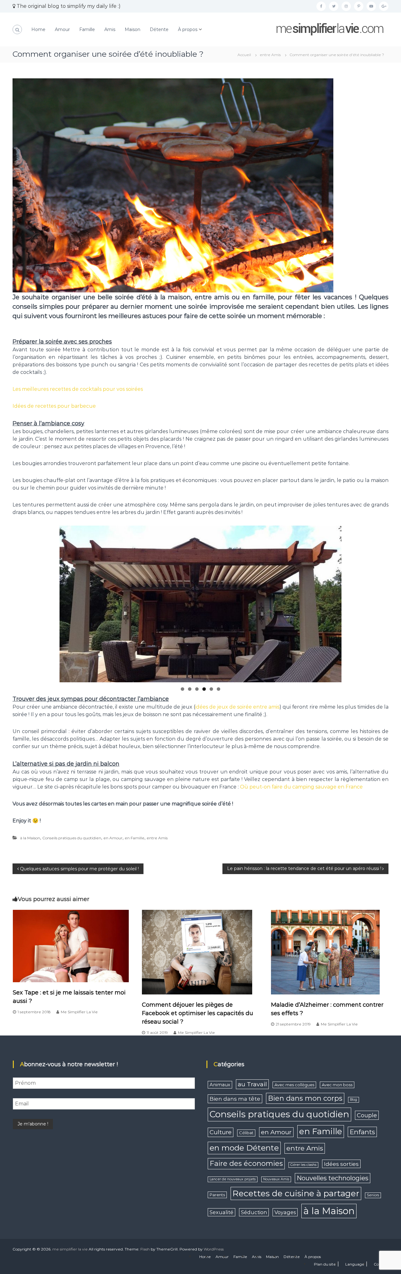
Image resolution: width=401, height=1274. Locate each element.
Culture (221, 1132)
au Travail (252, 1084)
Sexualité (221, 1212)
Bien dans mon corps (305, 1098)
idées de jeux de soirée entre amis (237, 707)
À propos (187, 29)
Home (38, 29)
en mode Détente (244, 1147)
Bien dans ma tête (235, 1098)
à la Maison (30, 838)
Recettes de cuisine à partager (295, 1193)
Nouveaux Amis (276, 1179)
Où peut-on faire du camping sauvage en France (301, 787)
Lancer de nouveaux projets (233, 1179)
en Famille (134, 838)
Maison (132, 29)
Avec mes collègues (294, 1084)
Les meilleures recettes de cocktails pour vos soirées (78, 389)
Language (354, 1264)
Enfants (362, 1132)
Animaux (220, 1085)
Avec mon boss (337, 1084)
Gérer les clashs (303, 1165)
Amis (109, 29)
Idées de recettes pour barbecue (54, 406)
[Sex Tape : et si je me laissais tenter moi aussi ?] (71, 946)
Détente (159, 29)
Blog (353, 1100)
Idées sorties (341, 1164)
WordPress (214, 1249)
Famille (87, 29)
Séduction (254, 1212)
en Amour (112, 838)
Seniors (373, 1195)
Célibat (246, 1132)
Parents (217, 1194)
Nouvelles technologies (332, 1178)
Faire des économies (246, 1163)
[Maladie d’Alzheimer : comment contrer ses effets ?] (325, 952)
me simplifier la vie (70, 1249)
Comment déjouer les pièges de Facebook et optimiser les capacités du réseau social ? (197, 1013)
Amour (62, 29)
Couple (367, 1115)
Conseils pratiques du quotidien (71, 838)
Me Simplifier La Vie (79, 1011)
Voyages (285, 1212)
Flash (145, 1249)
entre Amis (270, 54)
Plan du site (325, 1264)
